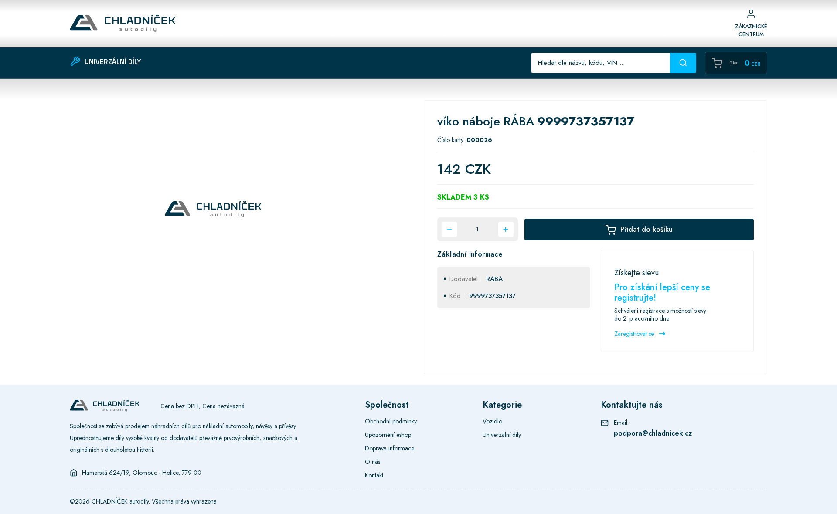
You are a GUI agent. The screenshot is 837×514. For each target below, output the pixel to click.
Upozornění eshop (388, 434)
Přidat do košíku (646, 229)
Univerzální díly (502, 434)
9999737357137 (492, 296)
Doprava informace (389, 448)
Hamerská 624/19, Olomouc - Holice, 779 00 (141, 473)
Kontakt (374, 475)
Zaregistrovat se (635, 333)
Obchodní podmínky (391, 421)
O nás (372, 461)
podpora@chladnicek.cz (653, 433)
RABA (494, 279)
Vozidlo (492, 421)
